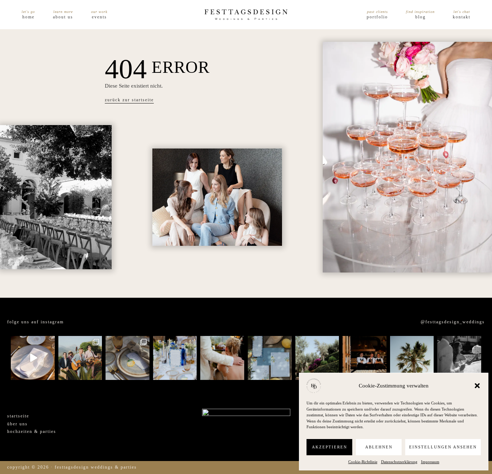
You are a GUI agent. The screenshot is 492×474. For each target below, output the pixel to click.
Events (99, 16)
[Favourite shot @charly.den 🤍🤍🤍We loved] (459, 358)
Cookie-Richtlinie (362, 462)
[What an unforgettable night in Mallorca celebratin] (80, 358)
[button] (477, 385)
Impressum (430, 462)
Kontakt (461, 16)
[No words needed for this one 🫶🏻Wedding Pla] (222, 358)
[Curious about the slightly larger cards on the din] (175, 358)
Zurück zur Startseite (129, 99)
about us (63, 16)
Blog (420, 16)
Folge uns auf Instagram (35, 321)
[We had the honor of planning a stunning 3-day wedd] (412, 358)
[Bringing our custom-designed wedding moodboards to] (33, 358)
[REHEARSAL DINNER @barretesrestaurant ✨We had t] (364, 358)
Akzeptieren (329, 447)
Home (28, 16)
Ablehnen (379, 447)
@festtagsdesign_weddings (453, 321)
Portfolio (377, 16)
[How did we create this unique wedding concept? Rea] (127, 358)
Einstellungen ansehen (443, 447)
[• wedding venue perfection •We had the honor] (317, 358)
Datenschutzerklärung (399, 462)
